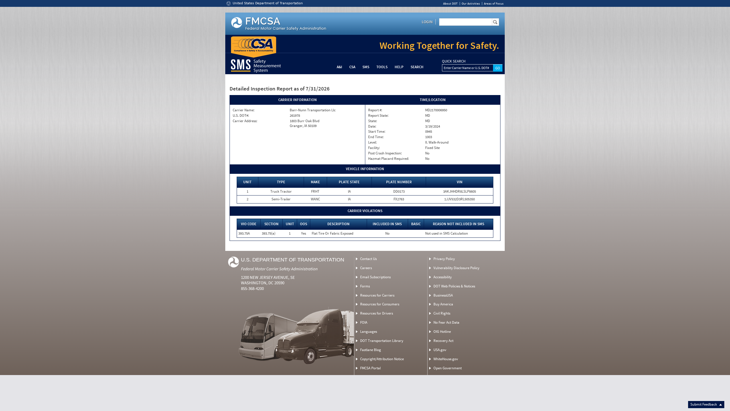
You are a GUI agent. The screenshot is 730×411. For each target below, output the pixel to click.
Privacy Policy (444, 258)
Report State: (378, 115)
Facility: (374, 148)
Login (427, 21)
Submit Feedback (704, 404)
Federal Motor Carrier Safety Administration (279, 268)
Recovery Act (443, 340)
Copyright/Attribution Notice (382, 358)
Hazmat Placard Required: (388, 158)
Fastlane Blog (370, 349)
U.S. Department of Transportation (292, 260)
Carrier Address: (245, 121)
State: (372, 121)
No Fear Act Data (446, 322)
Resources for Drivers (376, 313)
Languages (368, 331)
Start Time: (376, 131)
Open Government (447, 368)
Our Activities (471, 3)
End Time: (376, 137)
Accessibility (442, 277)
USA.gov (439, 349)
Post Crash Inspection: (385, 153)
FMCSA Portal (370, 368)
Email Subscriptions (375, 277)
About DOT (450, 3)
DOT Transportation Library (381, 340)
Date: (372, 126)
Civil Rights (441, 313)
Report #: (375, 110)
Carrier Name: (243, 110)
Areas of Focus (494, 3)
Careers (366, 267)
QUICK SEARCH (453, 61)
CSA (352, 67)
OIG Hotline (442, 331)
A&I (339, 67)
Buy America (443, 304)
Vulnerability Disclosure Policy (456, 267)
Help (399, 67)
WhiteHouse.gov (445, 358)
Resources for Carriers (377, 295)
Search (417, 67)
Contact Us (368, 258)
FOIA (363, 322)
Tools (382, 67)
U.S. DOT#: (241, 115)
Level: (372, 142)
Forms (365, 286)
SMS (365, 67)
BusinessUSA (443, 295)
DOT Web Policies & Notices (454, 286)
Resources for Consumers (379, 304)
